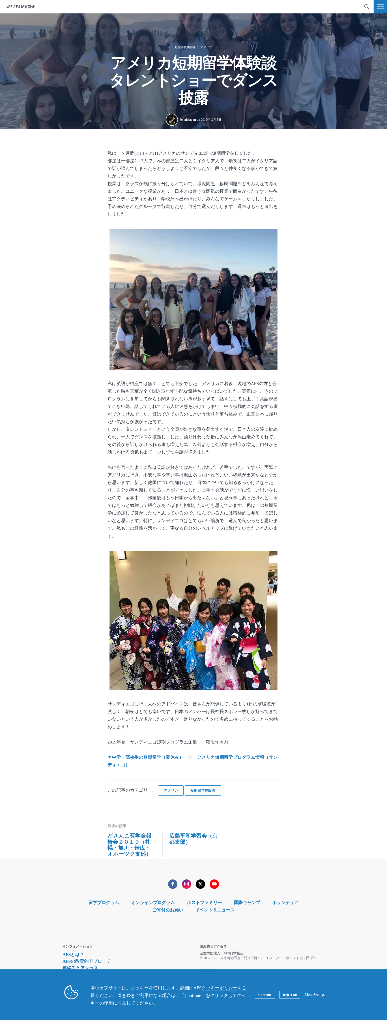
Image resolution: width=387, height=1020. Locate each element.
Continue (264, 994)
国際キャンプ (247, 902)
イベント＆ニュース (215, 909)
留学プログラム (103, 902)
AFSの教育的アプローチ (86, 961)
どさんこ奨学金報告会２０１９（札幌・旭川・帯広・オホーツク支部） (129, 845)
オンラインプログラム (153, 902)
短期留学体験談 (184, 47)
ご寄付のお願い (168, 909)
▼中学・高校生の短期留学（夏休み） (146, 757)
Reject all (290, 994)
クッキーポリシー (219, 987)
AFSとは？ (73, 954)
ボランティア (285, 902)
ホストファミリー (204, 902)
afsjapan (190, 119)
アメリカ (206, 47)
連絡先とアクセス (80, 967)
